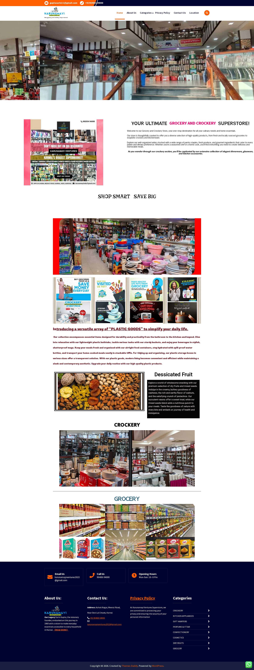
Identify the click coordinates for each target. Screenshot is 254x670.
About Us (131, 12)
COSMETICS (178, 637)
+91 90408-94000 (97, 618)
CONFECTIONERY (181, 632)
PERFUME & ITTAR (181, 626)
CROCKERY (178, 610)
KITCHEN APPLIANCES (183, 616)
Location (194, 12)
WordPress (158, 665)
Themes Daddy (130, 665)
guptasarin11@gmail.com (63, 2)
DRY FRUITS (178, 643)
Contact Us (180, 12)
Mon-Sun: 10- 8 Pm (148, 577)
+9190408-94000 (94, 2)
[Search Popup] (207, 12)
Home (120, 12)
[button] (4, 60)
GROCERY (177, 648)
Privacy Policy (162, 12)
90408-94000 (103, 577)
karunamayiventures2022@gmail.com (67, 579)
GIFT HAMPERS (180, 621)
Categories (146, 12)
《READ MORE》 (61, 630)
